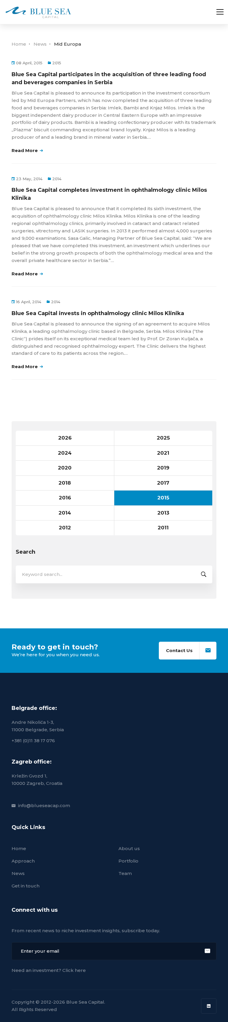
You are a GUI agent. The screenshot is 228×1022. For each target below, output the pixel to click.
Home (19, 44)
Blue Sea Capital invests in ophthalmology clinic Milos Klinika (98, 313)
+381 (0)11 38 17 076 (33, 740)
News (40, 44)
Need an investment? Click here (49, 970)
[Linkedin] (208, 1006)
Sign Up (207, 951)
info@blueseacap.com (44, 805)
